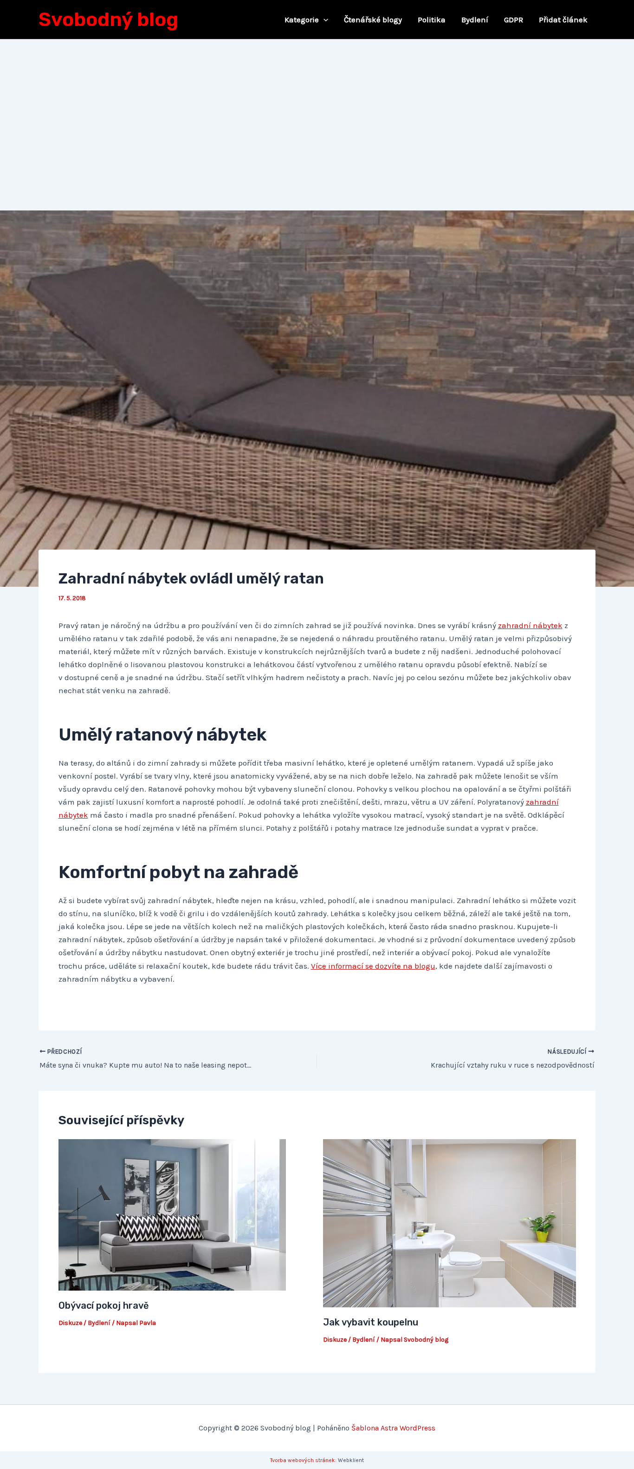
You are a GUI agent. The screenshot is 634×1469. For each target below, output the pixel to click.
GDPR (513, 19)
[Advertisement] (317, 109)
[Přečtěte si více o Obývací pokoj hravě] (172, 1214)
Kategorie (302, 19)
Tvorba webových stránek (302, 1460)
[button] (323, 19)
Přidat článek (563, 19)
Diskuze (70, 1323)
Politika (432, 19)
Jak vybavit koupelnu (370, 1322)
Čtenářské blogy (373, 19)
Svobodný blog (108, 19)
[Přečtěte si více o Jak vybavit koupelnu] (449, 1222)
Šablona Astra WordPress (393, 1427)
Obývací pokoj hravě (103, 1305)
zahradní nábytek (530, 625)
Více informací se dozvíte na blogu (373, 966)
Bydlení (474, 19)
